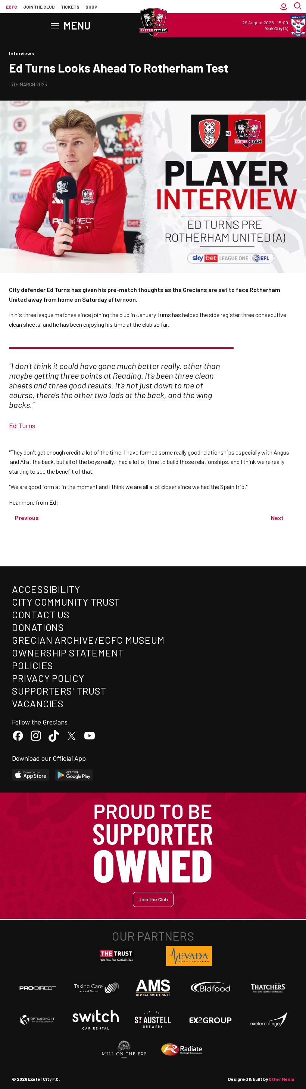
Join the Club (153, 899)
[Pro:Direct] (38, 988)
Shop (91, 6)
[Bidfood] (210, 988)
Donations (38, 627)
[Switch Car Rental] (95, 1020)
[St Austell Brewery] (153, 1020)
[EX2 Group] (210, 1020)
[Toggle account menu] (283, 6)
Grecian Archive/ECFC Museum (88, 640)
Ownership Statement (68, 652)
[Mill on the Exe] (124, 1050)
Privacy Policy (48, 678)
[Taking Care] (95, 987)
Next (277, 517)
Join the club (39, 6)
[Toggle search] (298, 6)
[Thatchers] (268, 988)
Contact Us (41, 614)
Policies (32, 665)
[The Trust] (117, 956)
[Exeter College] (268, 1020)
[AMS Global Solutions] (153, 988)
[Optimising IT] (38, 1020)
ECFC (11, 6)
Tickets (70, 6)
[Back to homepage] (153, 22)
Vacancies (38, 703)
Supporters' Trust (59, 690)
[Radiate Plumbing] (182, 1050)
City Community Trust (66, 601)
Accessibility (46, 589)
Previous (27, 517)
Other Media (281, 1079)
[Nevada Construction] (189, 956)
